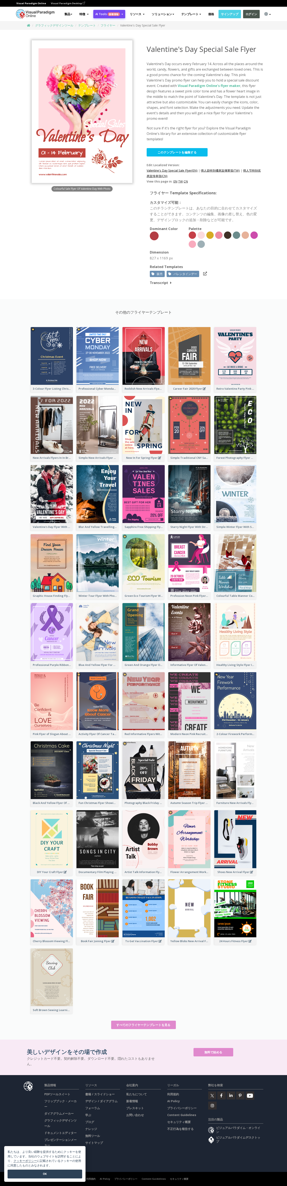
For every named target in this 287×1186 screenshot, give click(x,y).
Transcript (159, 282)
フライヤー (108, 25)
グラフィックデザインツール (54, 25)
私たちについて (136, 1094)
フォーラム (92, 1108)
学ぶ (88, 1115)
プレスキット (135, 1108)
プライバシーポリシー (182, 1108)
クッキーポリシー (25, 1160)
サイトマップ (94, 1143)
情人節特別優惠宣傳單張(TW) (220, 170)
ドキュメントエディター (60, 1133)
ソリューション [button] (162, 14)
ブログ (89, 1122)
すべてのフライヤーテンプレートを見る (143, 1025)
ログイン (251, 14)
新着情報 (132, 1101)
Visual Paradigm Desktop (67, 3)
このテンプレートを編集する (177, 152)
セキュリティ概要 (179, 1122)
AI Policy (173, 1101)
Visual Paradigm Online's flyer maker (209, 85)
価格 (211, 14)
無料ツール (92, 1136)
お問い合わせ (135, 1115)
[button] (84, 14)
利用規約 (173, 1094)
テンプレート (87, 25)
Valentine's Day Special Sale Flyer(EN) (172, 170)
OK (45, 1173)
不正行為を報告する (180, 1129)
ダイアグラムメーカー (59, 1113)
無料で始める (213, 1052)
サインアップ (229, 14)
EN (175, 181)
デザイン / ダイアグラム (101, 1101)
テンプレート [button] (190, 14)
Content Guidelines (181, 1115)
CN (186, 181)
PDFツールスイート (57, 1094)
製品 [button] (67, 14)
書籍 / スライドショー (100, 1094)
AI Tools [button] (106, 14)
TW (180, 181)
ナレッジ (91, 1129)
